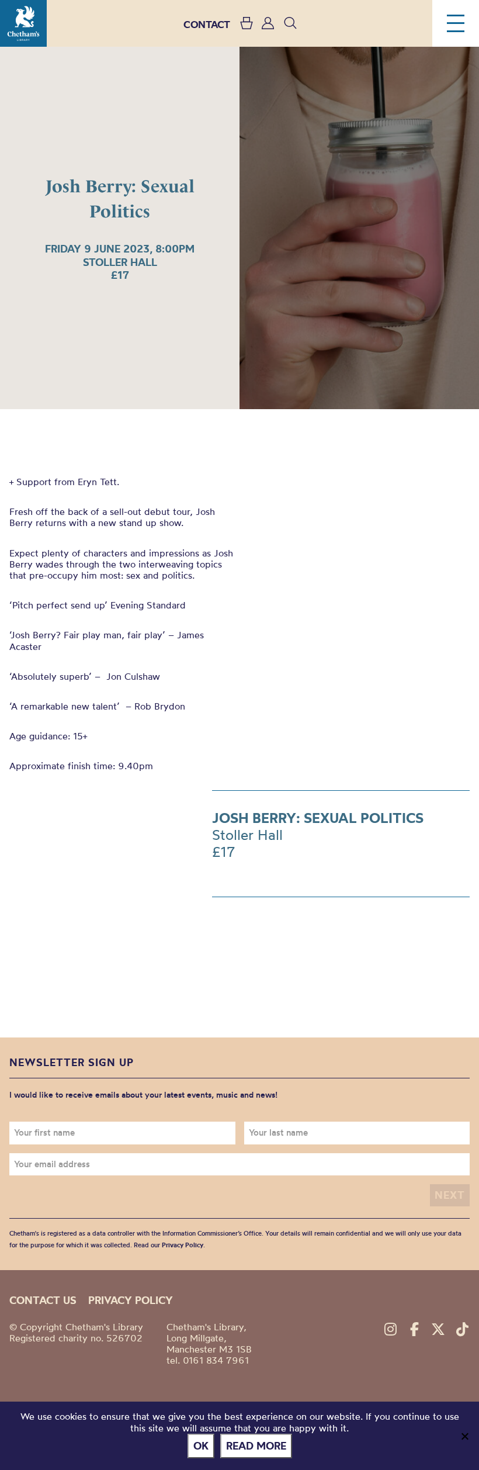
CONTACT (206, 24)
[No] (464, 1436)
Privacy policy (130, 1300)
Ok (201, 1445)
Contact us (43, 1300)
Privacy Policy (182, 1245)
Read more (256, 1445)
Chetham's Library (23, 23)
